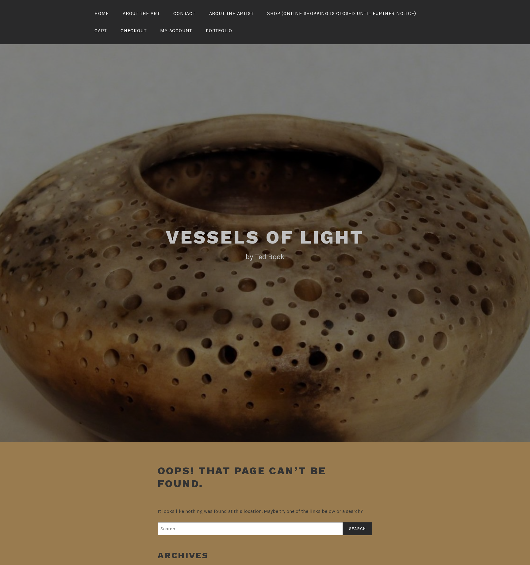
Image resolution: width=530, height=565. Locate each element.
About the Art (141, 13)
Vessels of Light (265, 237)
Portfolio (219, 30)
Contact (184, 13)
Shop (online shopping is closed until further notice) (341, 13)
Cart (100, 30)
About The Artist (231, 13)
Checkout (133, 30)
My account (176, 30)
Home (101, 13)
